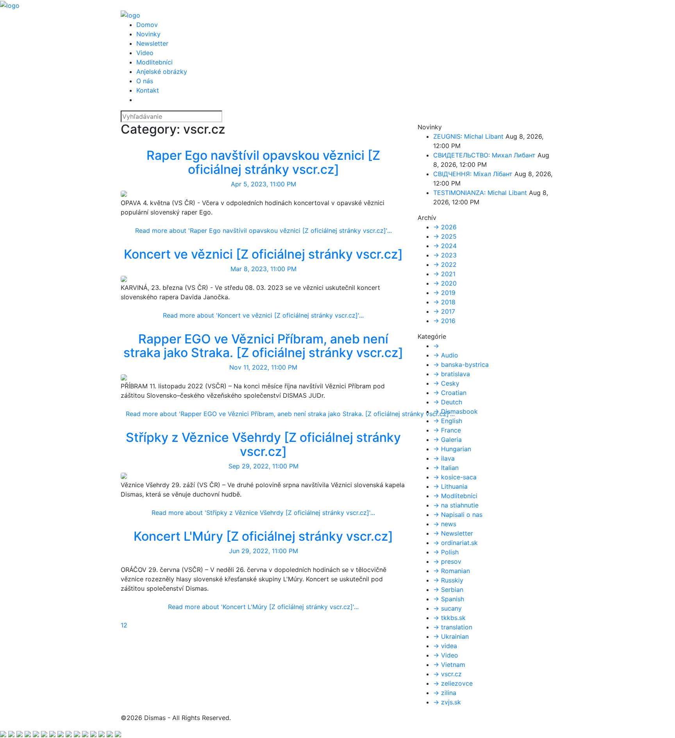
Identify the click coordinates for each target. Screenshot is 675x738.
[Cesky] (102, 733)
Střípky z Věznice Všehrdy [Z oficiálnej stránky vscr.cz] (263, 444)
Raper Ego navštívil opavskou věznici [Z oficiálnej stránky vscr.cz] (263, 162)
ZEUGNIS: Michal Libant (468, 136)
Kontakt (147, 90)
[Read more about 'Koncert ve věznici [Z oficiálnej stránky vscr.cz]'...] (124, 278)
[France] (86, 733)
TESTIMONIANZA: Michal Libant (480, 193)
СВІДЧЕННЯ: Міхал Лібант (472, 174)
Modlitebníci (154, 62)
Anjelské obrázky (161, 71)
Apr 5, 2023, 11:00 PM (263, 184)
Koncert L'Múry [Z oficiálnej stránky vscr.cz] (263, 536)
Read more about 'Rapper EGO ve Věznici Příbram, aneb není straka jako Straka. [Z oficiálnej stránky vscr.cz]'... (290, 414)
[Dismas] (10, 5)
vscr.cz (254, 144)
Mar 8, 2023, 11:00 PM (263, 269)
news (274, 144)
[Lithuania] (94, 733)
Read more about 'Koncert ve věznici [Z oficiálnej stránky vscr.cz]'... (263, 315)
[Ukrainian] (29, 733)
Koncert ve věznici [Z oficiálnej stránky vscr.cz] (263, 254)
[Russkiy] (20, 733)
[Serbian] (70, 733)
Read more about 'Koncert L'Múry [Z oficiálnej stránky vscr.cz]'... (263, 607)
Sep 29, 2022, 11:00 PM (263, 466)
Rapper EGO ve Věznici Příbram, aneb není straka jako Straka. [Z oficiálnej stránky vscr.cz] (263, 345)
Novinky (148, 34)
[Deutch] (12, 733)
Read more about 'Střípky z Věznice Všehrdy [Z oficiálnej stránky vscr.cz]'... (263, 512)
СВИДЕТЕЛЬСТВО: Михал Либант (484, 155)
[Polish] (78, 733)
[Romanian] (118, 733)
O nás (144, 81)
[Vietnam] (111, 733)
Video (145, 53)
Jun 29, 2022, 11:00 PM (263, 551)
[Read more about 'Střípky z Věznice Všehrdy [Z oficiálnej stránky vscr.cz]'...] (124, 475)
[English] (4, 733)
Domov (147, 25)
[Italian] (37, 733)
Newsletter (152, 43)
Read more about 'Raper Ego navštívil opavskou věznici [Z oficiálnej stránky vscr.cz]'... (263, 230)
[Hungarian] (53, 733)
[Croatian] (45, 733)
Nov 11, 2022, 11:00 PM (263, 367)
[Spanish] (61, 733)
